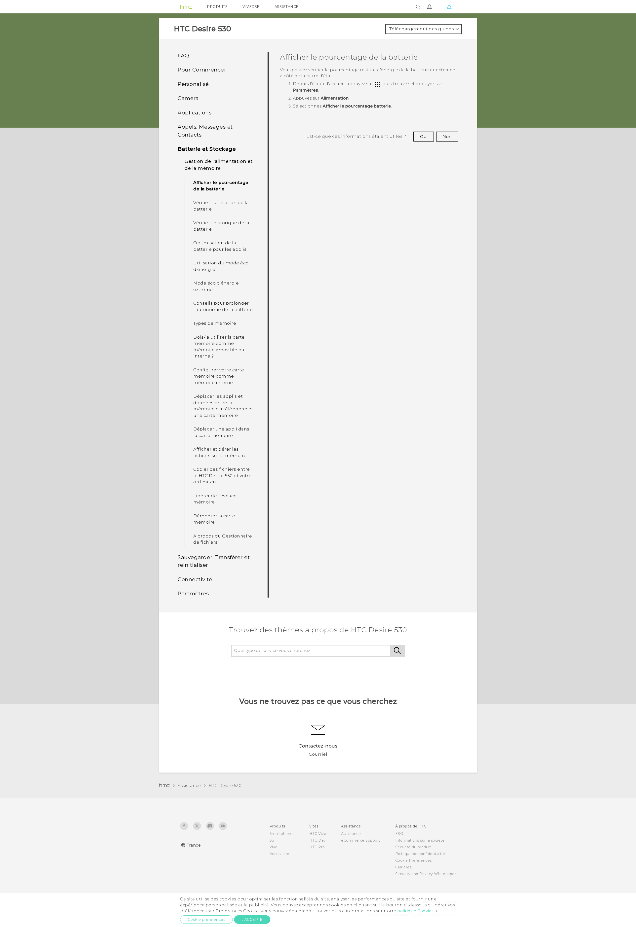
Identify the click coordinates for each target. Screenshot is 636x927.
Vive (274, 847)
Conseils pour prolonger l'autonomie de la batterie (223, 306)
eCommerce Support (360, 840)
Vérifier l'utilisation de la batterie (221, 206)
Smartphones (282, 833)
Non (447, 136)
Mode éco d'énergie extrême (216, 286)
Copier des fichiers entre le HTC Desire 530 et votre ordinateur (222, 475)
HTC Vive (317, 833)
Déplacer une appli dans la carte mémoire (221, 432)
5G (272, 840)
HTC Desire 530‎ (225, 785)
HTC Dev (317, 840)
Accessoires (280, 854)
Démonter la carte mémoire (214, 519)
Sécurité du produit (413, 847)
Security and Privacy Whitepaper (425, 874)
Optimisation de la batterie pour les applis (219, 246)
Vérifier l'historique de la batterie (221, 226)
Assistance (189, 785)
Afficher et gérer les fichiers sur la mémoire (220, 452)
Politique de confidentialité (420, 854)
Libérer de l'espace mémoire (215, 499)
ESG (399, 833)
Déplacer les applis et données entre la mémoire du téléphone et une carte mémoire (223, 406)
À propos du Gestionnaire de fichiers (222, 539)
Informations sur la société (420, 840)
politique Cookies (415, 911)
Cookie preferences (206, 919)
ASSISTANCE (287, 6)
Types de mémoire (214, 323)
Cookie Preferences (413, 860)
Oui (424, 136)
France (193, 845)
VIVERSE (251, 6)
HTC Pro (317, 847)
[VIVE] (449, 6)
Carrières (403, 867)
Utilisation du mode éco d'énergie (221, 266)
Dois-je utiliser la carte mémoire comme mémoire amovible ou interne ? (219, 347)
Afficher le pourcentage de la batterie (220, 185)
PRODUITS (217, 6)
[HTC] (186, 7)
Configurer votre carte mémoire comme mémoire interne (218, 376)
